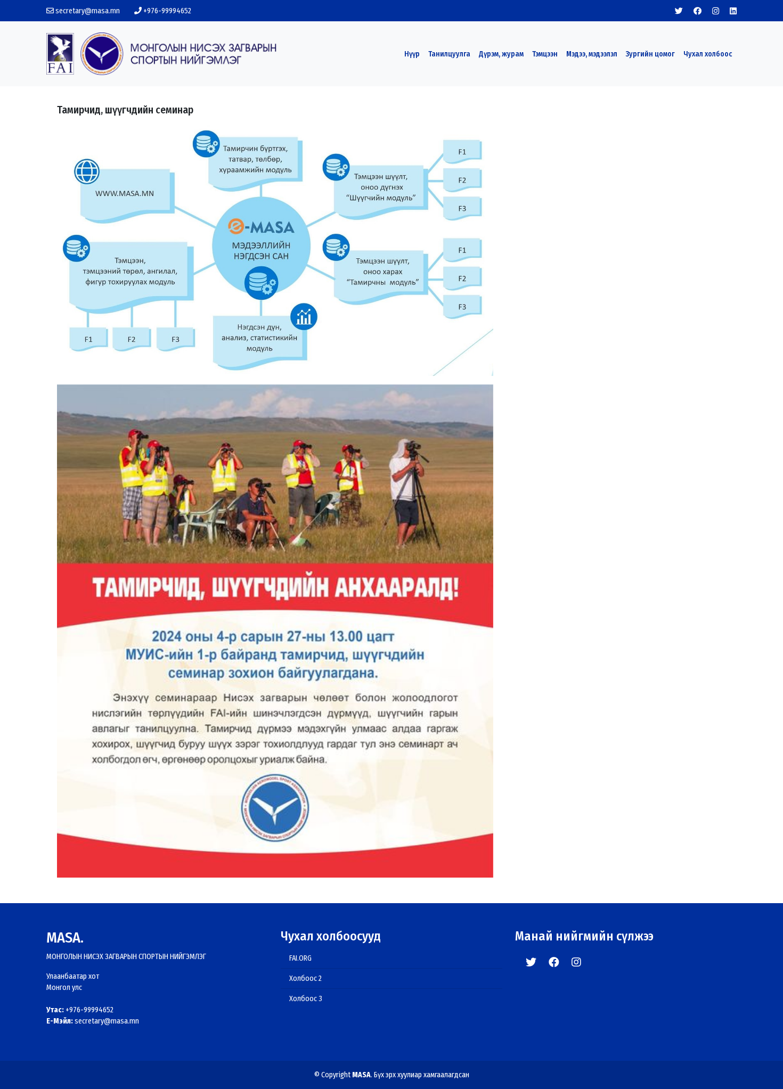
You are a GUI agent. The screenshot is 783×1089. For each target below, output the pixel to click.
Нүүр (412, 54)
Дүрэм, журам (501, 54)
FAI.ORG (300, 958)
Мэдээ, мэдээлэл (591, 54)
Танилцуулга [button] (449, 54)
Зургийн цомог (650, 54)
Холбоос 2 (305, 978)
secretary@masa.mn (87, 10)
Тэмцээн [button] (545, 54)
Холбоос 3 (305, 998)
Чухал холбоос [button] (707, 54)
